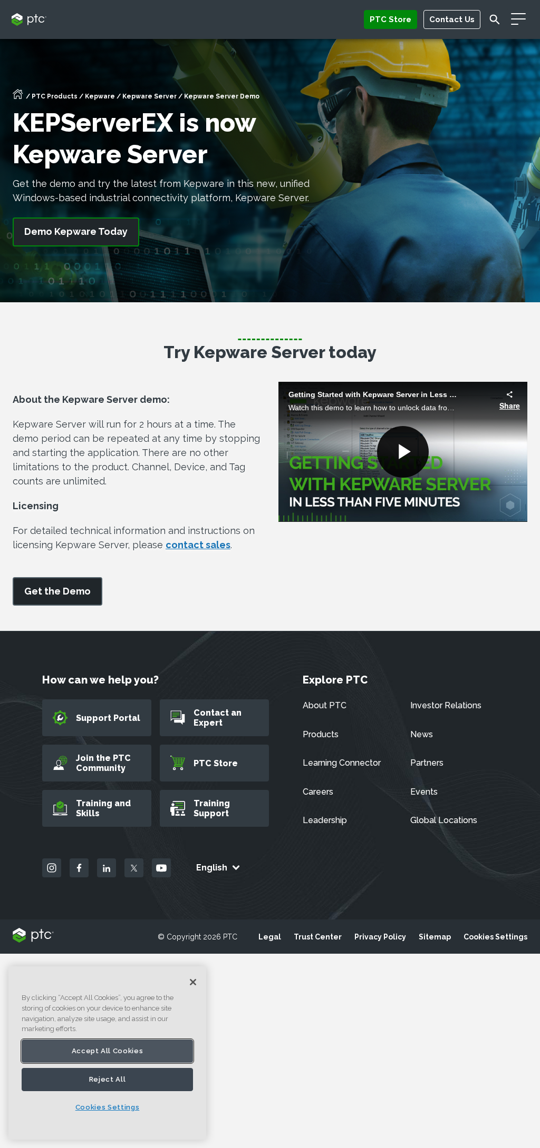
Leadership (325, 820)
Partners (426, 763)
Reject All (107, 1079)
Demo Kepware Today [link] (76, 231)
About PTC (324, 705)
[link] (57, 592)
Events (424, 792)
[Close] (193, 982)
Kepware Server (149, 96)
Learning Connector (342, 763)
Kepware (100, 96)
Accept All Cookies (107, 1051)
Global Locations (443, 820)
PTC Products (55, 96)
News (421, 734)
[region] (107, 1053)
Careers (318, 792)
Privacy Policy (380, 937)
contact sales (198, 544)
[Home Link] (18, 97)
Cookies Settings (495, 937)
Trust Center (318, 937)
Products (321, 734)
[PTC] (33, 936)
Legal (269, 937)
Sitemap (435, 937)
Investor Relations (445, 705)
